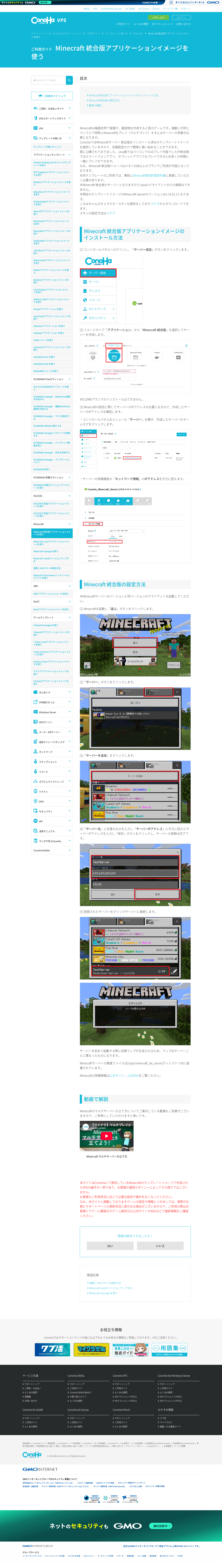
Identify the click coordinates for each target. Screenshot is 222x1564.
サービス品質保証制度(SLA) (97, 1446)
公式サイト (117, 1075)
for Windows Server (111, 8)
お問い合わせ (183, 24)
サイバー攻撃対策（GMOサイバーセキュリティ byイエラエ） (66, 1486)
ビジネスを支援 (74, 1556)
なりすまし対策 (136, 1486)
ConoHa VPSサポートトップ (66, 33)
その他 (179, 1556)
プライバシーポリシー (135, 1446)
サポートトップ (39, 33)
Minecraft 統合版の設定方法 (104, 100)
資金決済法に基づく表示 (72, 1446)
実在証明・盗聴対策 (30, 1486)
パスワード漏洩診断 (85, 1483)
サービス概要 (179, 1446)
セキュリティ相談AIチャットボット (131, 1482)
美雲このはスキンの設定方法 (105, 1283)
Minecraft (138, 33)
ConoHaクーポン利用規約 (94, 1443)
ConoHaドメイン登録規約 (44, 1443)
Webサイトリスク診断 (105, 1483)
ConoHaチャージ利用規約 (69, 1443)
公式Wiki (133, 1075)
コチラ (155, 203)
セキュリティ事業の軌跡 (155, 1486)
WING (87, 8)
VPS (95, 8)
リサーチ (120, 1556)
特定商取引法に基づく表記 (48, 1446)
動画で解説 (95, 105)
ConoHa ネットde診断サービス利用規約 (125, 1443)
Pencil (156, 8)
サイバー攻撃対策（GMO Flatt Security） (109, 1486)
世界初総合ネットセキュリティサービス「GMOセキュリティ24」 (48, 1483)
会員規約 (26, 1443)
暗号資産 (153, 1556)
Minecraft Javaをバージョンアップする (110, 1288)
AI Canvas (144, 8)
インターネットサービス (32, 1556)
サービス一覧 (170, 8)
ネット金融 (141, 1556)
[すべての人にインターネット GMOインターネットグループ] (198, 2)
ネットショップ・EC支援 (55, 1556)
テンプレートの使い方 (116, 33)
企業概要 (167, 1446)
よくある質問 (141, 24)
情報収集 (130, 1556)
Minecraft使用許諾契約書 (149, 175)
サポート (186, 8)
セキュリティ (89, 1556)
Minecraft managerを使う (103, 1293)
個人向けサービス (167, 1556)
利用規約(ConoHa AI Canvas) (158, 1443)
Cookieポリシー (154, 1446)
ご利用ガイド (123, 24)
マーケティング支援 (105, 1556)
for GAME (130, 8)
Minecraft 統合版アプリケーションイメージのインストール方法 (123, 95)
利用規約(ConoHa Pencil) (183, 1443)
